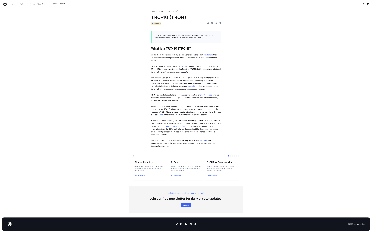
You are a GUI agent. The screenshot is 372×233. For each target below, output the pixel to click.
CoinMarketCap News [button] (37, 4)
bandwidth (192, 86)
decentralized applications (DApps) (174, 126)
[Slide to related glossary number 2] (232, 156)
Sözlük (161, 11)
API (183, 66)
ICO (184, 106)
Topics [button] (22, 4)
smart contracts (206, 95)
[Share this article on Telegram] (216, 23)
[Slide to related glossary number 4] (236, 156)
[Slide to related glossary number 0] (228, 156)
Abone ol (186, 205)
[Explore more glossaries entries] (134, 156)
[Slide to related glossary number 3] (234, 156)
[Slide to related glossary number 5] (238, 156)
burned (160, 115)
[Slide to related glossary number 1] (230, 156)
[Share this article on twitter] (208, 23)
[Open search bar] (364, 4)
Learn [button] (12, 4)
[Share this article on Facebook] (212, 23)
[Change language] (368, 4)
